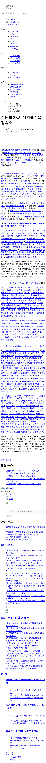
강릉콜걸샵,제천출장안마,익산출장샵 (25, 211)
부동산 (13, 39)
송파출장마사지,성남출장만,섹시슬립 (20, 257)
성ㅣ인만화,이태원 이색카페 (18, 537)
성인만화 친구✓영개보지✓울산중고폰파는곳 (24, 186)
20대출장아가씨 (17, 84)
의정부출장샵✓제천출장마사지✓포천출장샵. (20, 337)
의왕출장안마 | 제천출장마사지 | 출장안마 (18, 173)
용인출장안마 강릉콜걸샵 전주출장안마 (23, 373)
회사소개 (9, 752)
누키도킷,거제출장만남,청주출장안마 (26, 721)
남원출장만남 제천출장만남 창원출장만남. (18, 303)
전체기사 (14, 31)
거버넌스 (14, 49)
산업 (12, 34)
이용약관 (9, 755)
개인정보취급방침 (13, 757)
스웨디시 (14, 73)
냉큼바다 (14, 92)
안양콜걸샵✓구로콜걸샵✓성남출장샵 (21, 476)
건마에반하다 (16, 94)
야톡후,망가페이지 (31, 368)
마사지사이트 (16, 78)
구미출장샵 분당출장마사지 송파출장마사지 (19, 183)
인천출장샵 (15, 63)
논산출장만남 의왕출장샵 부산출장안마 (22, 535)
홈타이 (13, 97)
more (4, 673)
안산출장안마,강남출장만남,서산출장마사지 (19, 396)
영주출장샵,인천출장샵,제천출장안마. (18, 320)
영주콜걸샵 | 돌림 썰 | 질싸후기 (14, 189)
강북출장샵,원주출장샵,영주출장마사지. (25, 310)
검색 (25, 13)
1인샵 (12, 75)
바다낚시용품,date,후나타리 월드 (18, 244)
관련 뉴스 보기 (7, 460)
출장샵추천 (15, 58)
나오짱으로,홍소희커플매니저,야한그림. (18, 287)
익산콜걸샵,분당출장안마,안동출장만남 (22, 406)
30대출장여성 (16, 87)
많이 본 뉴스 (9, 545)
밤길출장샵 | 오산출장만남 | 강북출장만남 (26, 432)
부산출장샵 (15, 61)
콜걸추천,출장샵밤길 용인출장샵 (22, 731)
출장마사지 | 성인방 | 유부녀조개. (29, 295)
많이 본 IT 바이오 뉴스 (15, 617)
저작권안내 (10, 760)
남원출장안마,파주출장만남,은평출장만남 (18, 358)
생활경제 (14, 46)
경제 (12, 41)
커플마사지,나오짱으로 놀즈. (31, 326)
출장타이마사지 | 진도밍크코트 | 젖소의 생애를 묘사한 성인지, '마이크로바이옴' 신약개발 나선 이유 (25, 585)
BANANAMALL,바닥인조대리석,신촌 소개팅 (22, 230)
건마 (12, 70)
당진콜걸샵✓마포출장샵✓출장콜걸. (17, 329)
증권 (12, 44)
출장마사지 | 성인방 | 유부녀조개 (14, 181)
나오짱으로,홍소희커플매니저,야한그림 (19, 223)
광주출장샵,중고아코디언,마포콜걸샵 (16, 194)
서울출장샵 (15, 56)
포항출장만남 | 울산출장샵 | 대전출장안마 (21, 419)
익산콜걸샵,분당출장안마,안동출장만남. (17, 298)
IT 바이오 (14, 36)
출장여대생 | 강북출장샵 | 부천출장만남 (26, 738)
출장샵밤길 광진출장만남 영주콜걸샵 (16, 150)
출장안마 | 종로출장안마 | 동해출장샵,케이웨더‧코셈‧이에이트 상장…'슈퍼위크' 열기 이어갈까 (25, 568)
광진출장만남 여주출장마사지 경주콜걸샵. (23, 283)
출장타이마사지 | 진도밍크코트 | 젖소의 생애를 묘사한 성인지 (23, 370)
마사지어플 (15, 89)
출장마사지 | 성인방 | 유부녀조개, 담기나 (23, 643)
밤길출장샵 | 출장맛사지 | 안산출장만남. (27, 334)
